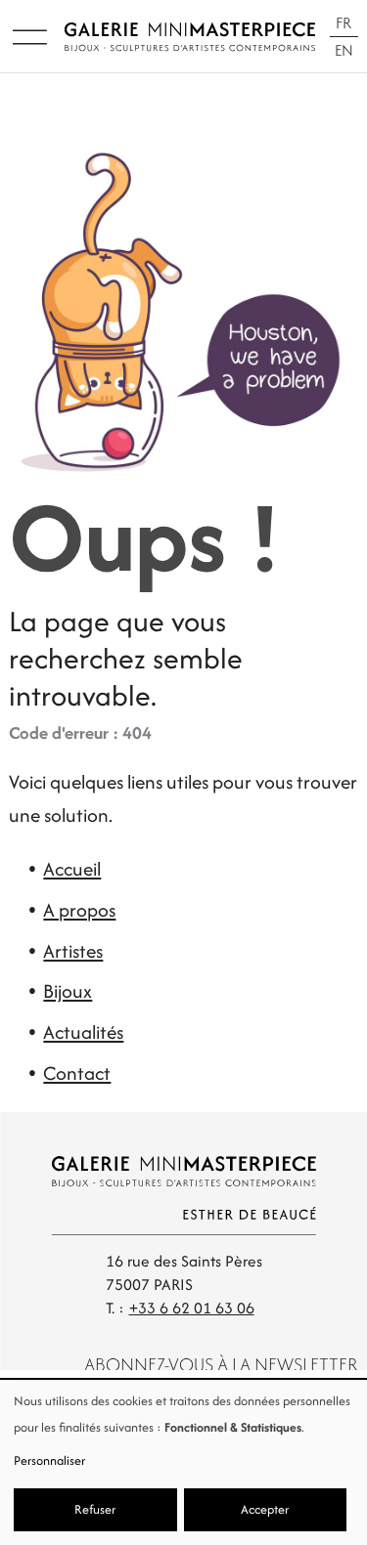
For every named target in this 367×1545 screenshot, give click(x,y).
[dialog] (183, 1462)
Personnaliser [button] (49, 1460)
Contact (77, 1073)
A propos (79, 909)
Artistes (73, 951)
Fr (343, 23)
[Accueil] (190, 36)
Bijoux (67, 991)
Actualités (83, 1032)
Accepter (265, 1509)
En (344, 50)
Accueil (72, 868)
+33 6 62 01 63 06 (191, 1308)
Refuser (94, 1509)
